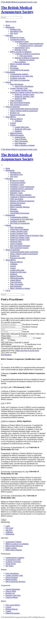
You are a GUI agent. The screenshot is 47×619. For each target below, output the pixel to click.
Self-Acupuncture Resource (15, 581)
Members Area (15, 29)
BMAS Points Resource (14, 546)
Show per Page (11, 353)
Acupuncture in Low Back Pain (21, 76)
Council (13, 123)
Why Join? (14, 33)
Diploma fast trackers (26, 60)
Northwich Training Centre (24, 94)
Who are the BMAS (12, 605)
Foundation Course (21, 41)
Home (7, 25)
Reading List (14, 113)
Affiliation (18, 121)
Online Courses (11, 548)
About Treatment (16, 100)
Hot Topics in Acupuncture (20, 80)
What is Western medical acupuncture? (24, 111)
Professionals (10, 72)
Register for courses (17, 37)
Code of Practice (21, 139)
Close (4, 520)
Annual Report (20, 137)
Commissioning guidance (19, 74)
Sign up (8, 21)
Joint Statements (20, 143)
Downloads (14, 68)
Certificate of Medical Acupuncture (27, 54)
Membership (9, 27)
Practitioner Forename (30, 324)
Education (9, 35)
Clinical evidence (11, 597)
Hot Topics (9, 566)
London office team (22, 127)
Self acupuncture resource (19, 105)
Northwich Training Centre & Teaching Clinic (26, 92)
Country (38, 338)
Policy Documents (21, 141)
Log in (14, 21)
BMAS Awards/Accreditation (20, 52)
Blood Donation (11, 579)
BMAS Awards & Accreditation (17, 544)
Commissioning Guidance (14, 558)
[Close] (2, 364)
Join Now (9, 530)
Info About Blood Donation (20, 103)
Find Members (6, 355)
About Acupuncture (12, 107)
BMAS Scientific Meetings (20, 64)
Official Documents (12, 613)
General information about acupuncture (24, 109)
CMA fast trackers (25, 56)
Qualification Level (34, 344)
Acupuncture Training (13, 542)
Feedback (18, 131)
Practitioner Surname (30, 327)
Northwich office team (23, 129)
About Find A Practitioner (24, 86)
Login (7, 526)
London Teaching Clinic (19, 88)
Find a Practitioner (16, 84)
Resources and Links (17, 115)
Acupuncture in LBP (13, 560)
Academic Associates (17, 78)
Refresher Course (21, 50)
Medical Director (16, 133)
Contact (13, 125)
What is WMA (10, 591)
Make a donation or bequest (25, 145)
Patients (8, 82)
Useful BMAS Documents (19, 70)
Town (24, 329)
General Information (12, 589)
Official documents (17, 135)
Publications (9, 534)
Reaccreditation (20, 62)
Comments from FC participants (30, 46)
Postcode (25, 331)
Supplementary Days (22, 48)
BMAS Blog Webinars (13, 550)
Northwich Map (20, 98)
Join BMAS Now (16, 31)
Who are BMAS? (16, 119)
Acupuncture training (17, 39)
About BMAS (10, 117)
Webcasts (13, 66)
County (24, 336)
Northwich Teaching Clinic (24, 96)
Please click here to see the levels (27, 350)
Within (12, 340)
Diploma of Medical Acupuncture (27, 58)
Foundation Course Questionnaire (31, 44)
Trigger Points (10, 564)
